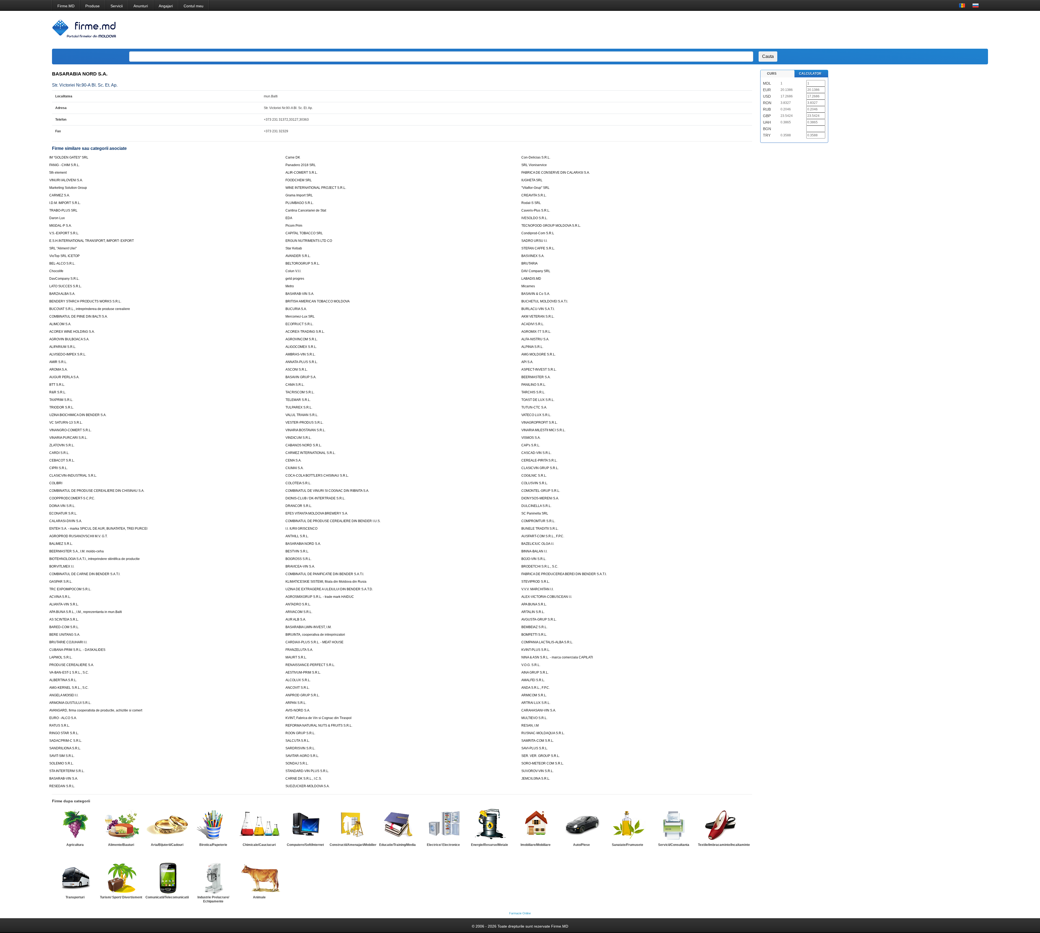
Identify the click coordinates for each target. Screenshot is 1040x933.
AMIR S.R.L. (58, 362)
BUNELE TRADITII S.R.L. (539, 528)
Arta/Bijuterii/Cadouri (167, 845)
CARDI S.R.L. (59, 453)
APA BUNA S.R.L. (534, 604)
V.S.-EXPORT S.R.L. (64, 233)
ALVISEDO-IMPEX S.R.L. (67, 354)
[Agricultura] (75, 825)
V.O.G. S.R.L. (530, 665)
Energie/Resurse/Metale (489, 845)
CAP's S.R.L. (530, 445)
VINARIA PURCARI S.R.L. (68, 438)
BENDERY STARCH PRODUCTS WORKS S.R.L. (85, 301)
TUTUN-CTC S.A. (534, 407)
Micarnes (528, 286)
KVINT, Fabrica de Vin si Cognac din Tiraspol (318, 718)
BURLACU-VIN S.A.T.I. (538, 309)
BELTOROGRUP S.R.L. (302, 263)
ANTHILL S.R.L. (297, 536)
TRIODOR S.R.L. (61, 407)
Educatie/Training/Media (397, 845)
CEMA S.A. (293, 460)
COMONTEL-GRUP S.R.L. (540, 491)
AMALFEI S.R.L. (533, 680)
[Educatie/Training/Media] (397, 825)
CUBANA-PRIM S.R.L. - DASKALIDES (77, 650)
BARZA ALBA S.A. (62, 294)
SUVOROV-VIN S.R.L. (537, 771)
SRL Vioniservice (534, 165)
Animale (259, 897)
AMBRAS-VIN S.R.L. (300, 354)
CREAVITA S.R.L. (534, 195)
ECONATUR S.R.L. (63, 513)
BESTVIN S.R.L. (297, 551)
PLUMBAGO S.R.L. (299, 203)
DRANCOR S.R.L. (298, 506)
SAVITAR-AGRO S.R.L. (302, 756)
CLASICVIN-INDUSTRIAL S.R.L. (73, 475)
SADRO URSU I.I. (534, 241)
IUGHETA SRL (531, 180)
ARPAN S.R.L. (295, 703)
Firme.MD (65, 6)
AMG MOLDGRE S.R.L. (538, 354)
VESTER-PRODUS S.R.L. (304, 422)
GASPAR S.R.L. (60, 581)
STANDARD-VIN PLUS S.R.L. (307, 771)
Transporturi (75, 897)
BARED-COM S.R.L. (64, 627)
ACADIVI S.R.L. (532, 324)
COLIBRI (55, 483)
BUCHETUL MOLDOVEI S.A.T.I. (544, 301)
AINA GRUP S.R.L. (535, 672)
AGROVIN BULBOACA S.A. (69, 339)
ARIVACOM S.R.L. (298, 612)
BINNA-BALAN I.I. (534, 551)
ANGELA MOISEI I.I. (63, 695)
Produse (92, 6)
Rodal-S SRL (531, 203)
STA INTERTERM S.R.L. (66, 771)
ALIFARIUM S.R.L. (62, 347)
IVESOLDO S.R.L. (534, 218)
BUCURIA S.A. (296, 309)
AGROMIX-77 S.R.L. (536, 332)
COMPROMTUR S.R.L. (538, 521)
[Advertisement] (880, 30)
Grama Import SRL (299, 195)
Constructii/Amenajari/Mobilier (353, 845)
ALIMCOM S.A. (60, 324)
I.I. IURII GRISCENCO (301, 528)
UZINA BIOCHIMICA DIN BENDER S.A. (77, 415)
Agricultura (75, 845)
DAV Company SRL (535, 271)
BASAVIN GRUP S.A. (300, 377)
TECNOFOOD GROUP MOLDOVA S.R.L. (551, 226)
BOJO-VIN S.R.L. (533, 559)
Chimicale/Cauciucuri (259, 845)
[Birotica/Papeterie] (213, 825)
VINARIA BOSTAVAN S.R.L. (305, 430)
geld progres (294, 279)
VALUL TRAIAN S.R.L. (301, 415)
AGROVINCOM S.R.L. (301, 339)
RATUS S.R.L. (59, 725)
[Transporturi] (75, 877)
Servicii (116, 6)
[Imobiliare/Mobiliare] (535, 825)
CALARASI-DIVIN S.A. (65, 521)
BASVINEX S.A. (532, 256)
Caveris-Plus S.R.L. (535, 210)
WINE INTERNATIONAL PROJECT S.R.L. (315, 188)
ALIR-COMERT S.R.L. (301, 172)
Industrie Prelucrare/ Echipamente (213, 899)
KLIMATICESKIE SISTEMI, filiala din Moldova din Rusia (325, 581)
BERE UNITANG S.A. (64, 635)
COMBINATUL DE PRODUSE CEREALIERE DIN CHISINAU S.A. (96, 491)
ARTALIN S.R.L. (533, 612)
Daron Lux (57, 218)
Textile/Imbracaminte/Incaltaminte (724, 845)
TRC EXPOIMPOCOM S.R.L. (70, 589)
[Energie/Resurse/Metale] (489, 825)
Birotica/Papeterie (213, 845)
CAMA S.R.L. (294, 385)
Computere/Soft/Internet (305, 845)
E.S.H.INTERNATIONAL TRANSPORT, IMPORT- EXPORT (91, 241)
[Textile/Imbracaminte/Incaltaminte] (719, 825)
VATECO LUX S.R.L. (536, 415)
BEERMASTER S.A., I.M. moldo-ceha (76, 551)
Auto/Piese (581, 845)
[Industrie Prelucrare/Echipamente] (213, 877)
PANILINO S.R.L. (533, 385)
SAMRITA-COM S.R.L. (537, 741)
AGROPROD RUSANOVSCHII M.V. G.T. (78, 536)
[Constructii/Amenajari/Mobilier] (351, 825)
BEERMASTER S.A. (536, 377)
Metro (289, 286)
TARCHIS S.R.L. (533, 392)
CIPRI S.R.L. (58, 468)
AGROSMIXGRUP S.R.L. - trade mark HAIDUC (319, 597)
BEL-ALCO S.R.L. (62, 263)
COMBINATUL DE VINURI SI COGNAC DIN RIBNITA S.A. (327, 491)
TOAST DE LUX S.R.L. (537, 400)
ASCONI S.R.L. (296, 369)
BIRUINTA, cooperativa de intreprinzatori (315, 635)
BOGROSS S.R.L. (298, 559)
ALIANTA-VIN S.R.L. (64, 604)
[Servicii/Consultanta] (673, 825)
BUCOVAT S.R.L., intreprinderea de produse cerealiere (89, 309)
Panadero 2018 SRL (300, 165)
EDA (288, 218)
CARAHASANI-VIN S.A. (538, 710)
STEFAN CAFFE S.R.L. (538, 248)
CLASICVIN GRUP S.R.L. (540, 468)
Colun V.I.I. (293, 271)
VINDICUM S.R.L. (298, 438)
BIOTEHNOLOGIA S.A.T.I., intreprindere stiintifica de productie (94, 559)
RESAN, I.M (530, 725)
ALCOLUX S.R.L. (298, 680)
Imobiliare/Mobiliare (536, 845)
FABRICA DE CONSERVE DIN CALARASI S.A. (555, 172)
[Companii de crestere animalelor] (259, 877)
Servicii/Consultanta (673, 845)
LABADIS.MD (531, 279)
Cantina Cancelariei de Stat (305, 210)
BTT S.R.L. (57, 385)
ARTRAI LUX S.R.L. (535, 703)
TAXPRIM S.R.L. (61, 400)
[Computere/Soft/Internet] (305, 825)
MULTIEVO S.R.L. (534, 718)
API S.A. (527, 362)
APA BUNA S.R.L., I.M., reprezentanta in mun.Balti (85, 612)
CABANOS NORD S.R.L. (303, 445)
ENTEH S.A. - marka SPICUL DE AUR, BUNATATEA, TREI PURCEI (98, 528)
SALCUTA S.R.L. (297, 741)
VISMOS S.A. (531, 438)
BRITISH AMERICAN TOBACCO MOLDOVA (317, 301)
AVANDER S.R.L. (298, 256)
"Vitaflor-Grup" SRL (535, 188)
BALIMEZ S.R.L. (61, 544)
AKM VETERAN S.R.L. (537, 316)
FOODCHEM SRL (298, 180)
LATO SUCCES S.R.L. (65, 286)
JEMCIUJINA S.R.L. (535, 778)
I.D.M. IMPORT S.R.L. (65, 203)
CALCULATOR (810, 73)
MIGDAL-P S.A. (60, 226)
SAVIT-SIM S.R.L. (61, 756)
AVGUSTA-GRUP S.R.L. (539, 619)
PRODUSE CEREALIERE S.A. (71, 665)
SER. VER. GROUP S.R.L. (540, 756)
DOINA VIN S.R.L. (62, 506)
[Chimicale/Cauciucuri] (259, 825)
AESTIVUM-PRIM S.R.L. (303, 672)
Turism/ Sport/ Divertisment (121, 897)
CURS (771, 73)
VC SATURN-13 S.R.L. (66, 422)
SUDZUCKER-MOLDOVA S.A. (307, 786)
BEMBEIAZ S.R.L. (534, 627)
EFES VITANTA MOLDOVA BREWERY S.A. (316, 513)
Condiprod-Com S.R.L (537, 233)
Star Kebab (293, 248)
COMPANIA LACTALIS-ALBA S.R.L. (547, 642)
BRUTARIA (529, 263)
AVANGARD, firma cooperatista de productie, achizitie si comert (95, 710)
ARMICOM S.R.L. (534, 695)
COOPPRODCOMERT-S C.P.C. (72, 498)
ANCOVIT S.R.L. (297, 688)
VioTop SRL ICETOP (64, 256)
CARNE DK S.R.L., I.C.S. (303, 778)
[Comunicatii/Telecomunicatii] (167, 877)
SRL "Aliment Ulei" (63, 248)
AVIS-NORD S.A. (297, 710)
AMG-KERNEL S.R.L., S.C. (69, 688)
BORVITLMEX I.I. (61, 566)
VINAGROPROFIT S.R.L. (539, 422)
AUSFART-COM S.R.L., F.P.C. (542, 536)
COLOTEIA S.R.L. (298, 483)
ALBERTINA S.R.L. (63, 680)
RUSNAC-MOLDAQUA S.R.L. (543, 733)
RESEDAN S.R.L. (62, 786)
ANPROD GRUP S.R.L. (302, 695)
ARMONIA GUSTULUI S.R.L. (70, 703)
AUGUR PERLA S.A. (64, 377)
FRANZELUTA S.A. (299, 650)
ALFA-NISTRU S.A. (535, 339)
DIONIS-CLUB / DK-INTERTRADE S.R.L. (315, 498)
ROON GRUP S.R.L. (300, 733)
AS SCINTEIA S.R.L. (64, 619)
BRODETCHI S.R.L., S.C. (539, 566)
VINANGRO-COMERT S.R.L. (70, 430)
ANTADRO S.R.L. (298, 604)
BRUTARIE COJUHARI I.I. (68, 642)
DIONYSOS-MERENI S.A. (540, 498)
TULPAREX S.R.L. (298, 407)
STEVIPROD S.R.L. (535, 581)
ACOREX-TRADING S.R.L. (305, 332)
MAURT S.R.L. (296, 657)
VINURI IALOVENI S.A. (66, 180)
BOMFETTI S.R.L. (534, 635)
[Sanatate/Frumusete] (627, 825)
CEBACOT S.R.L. (62, 460)
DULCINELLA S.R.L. (536, 506)
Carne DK (292, 157)
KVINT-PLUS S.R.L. (535, 650)
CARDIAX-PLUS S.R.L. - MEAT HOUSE (314, 642)
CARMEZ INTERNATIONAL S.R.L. (310, 453)
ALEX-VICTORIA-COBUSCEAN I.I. (546, 597)
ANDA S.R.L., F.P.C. (535, 688)
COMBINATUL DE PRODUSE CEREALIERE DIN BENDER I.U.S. (333, 521)
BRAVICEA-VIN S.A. (300, 566)
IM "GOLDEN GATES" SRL (68, 157)
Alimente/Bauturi (121, 845)
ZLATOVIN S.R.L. (61, 445)
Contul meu (193, 6)
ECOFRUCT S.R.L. (299, 324)
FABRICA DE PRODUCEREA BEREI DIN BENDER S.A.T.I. (564, 574)
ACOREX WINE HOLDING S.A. (72, 332)
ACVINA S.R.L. (60, 597)
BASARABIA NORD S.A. (303, 544)
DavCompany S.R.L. (64, 279)
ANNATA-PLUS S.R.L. (301, 362)
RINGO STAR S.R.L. (64, 733)
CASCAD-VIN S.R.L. (536, 453)
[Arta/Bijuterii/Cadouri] (167, 825)
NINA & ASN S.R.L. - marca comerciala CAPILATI (557, 657)
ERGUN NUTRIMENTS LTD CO (308, 241)
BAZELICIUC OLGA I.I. (537, 544)
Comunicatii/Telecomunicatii (167, 897)
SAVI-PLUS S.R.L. (534, 748)
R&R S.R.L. (57, 392)
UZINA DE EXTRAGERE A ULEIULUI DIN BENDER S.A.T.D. (329, 589)
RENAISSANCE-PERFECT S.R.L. (310, 665)
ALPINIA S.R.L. (532, 347)
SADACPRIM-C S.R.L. (65, 741)
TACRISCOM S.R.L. (299, 392)
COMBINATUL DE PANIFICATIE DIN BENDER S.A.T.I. (324, 574)
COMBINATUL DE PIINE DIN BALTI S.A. (78, 316)
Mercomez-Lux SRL (300, 316)
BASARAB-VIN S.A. (299, 294)
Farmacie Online (520, 913)
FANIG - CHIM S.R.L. (64, 165)
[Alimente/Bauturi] (121, 825)
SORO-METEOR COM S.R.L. (542, 763)
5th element (58, 172)
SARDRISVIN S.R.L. (300, 748)
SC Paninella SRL (534, 513)
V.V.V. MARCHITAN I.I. (537, 589)
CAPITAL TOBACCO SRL (304, 233)
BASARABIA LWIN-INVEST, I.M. (308, 627)
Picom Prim (293, 226)
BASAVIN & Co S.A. (535, 294)
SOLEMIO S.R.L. (61, 763)
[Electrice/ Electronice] (443, 825)
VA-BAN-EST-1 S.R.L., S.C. (69, 672)
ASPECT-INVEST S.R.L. (539, 369)
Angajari (166, 6)
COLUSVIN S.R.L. (534, 483)
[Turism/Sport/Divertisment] (121, 877)
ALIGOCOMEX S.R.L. (301, 347)
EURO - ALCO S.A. (63, 718)
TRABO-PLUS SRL (63, 210)
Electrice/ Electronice (443, 845)
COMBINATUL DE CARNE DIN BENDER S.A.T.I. (84, 574)
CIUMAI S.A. (294, 468)
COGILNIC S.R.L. (534, 475)
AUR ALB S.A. (295, 619)
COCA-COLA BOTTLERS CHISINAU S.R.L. (317, 475)
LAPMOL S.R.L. (60, 657)
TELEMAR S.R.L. (298, 400)
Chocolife (56, 271)
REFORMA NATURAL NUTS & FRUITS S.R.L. (318, 725)
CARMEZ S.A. (59, 195)
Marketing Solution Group (68, 188)
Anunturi (141, 6)
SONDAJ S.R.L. (296, 763)
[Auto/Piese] (581, 825)
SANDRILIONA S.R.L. (65, 748)
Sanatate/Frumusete (627, 845)
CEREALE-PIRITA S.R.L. (539, 460)
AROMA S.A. (58, 369)
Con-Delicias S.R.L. (535, 157)
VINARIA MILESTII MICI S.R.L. (543, 430)
